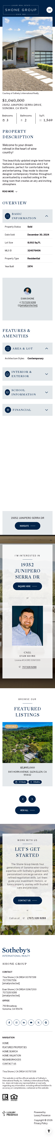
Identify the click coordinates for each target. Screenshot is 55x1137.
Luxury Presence (42, 1115)
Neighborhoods (11, 1059)
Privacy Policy (41, 1123)
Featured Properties (14, 1047)
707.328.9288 (29, 302)
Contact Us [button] (9, 1064)
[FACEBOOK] (9, 1023)
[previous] (23, 799)
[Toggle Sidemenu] (49, 10)
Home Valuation (11, 1055)
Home (5, 1043)
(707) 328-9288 (36, 918)
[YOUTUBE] (31, 1023)
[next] (32, 799)
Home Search (10, 1051)
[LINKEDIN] (24, 1023)
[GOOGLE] (46, 1023)
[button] (27, 900)
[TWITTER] (38, 1023)
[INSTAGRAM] (16, 1023)
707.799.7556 (9, 980)
